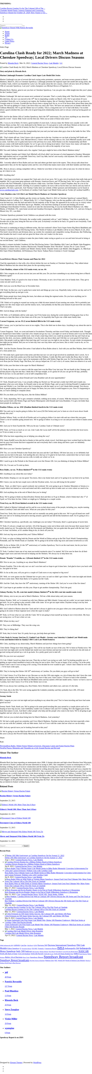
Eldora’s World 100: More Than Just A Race (18, 809)
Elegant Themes (16, 1063)
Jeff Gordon (35, 951)
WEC (56, 960)
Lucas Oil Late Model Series (70, 951)
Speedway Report (36, 957)
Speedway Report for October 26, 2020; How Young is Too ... (23, 13)
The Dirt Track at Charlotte (37, 960)
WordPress (37, 1063)
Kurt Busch (52, 951)
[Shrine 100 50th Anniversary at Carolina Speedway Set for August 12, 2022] (34, 855)
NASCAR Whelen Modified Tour (63, 954)
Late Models (53, 63)
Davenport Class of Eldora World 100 (15, 823)
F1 (20, 948)
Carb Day (24, 945)
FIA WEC (34, 948)
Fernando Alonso (26, 948)
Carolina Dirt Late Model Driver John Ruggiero (23, 933)
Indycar (28, 951)
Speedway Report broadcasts (14, 960)
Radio (7, 35)
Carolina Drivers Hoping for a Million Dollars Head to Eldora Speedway (32, 864)
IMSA (60, 948)
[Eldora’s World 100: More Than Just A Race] (17, 805)
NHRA (76, 954)
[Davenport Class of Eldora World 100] (15, 818)
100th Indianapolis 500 (6, 945)
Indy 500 (20, 951)
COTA (35, 945)
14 (61, 63)
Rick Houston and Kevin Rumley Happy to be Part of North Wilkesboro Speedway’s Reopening (41, 892)
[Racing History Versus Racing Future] (15, 791)
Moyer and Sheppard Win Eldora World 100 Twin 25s (22, 836)
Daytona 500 (42, 945)
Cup (18, 894)
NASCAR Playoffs (37, 954)
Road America (83, 954)
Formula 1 (41, 948)
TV (6, 37)
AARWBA (16, 945)
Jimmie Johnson (44, 951)
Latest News (9, 41)
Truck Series (52, 894)
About (7, 34)
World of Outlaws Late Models (75, 960)
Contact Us (9, 39)
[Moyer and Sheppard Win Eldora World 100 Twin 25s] (21, 832)
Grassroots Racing (51, 948)
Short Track (26, 957)
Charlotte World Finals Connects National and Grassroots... (22, 10)
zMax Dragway (16, 963)
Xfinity (60, 894)
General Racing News (39, 63)
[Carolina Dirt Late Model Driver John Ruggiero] (24, 931)
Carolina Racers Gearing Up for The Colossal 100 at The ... (22, 8)
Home (7, 32)
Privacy (8, 43)
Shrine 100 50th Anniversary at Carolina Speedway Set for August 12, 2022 (33, 858)
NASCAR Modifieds (24, 954)
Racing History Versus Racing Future (15, 796)
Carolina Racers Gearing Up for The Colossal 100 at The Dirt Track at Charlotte (35, 909)
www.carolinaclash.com (9, 190)
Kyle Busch (59, 951)
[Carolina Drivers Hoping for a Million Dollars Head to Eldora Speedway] (33, 862)
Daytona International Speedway (62, 945)
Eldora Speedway (13, 948)
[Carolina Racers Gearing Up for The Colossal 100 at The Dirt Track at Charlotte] (36, 907)
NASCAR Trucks (48, 954)
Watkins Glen (49, 960)
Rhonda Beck (13, 63)
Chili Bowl (30, 945)
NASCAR (43, 894)
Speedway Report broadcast (63, 957)
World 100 (61, 960)
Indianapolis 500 (72, 948)
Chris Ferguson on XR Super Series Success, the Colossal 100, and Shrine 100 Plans (37, 916)
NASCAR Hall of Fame (8, 954)
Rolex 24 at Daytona (14, 957)
